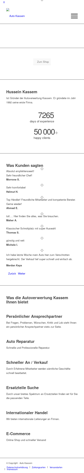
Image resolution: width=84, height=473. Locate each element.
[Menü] (72, 16)
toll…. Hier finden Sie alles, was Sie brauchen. (32, 216)
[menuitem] (64, 16)
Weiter (21, 273)
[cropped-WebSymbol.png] (34, 16)
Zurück (12, 273)
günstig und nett (15, 240)
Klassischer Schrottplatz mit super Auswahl (31, 228)
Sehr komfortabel (16, 187)
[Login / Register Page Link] (64, 16)
